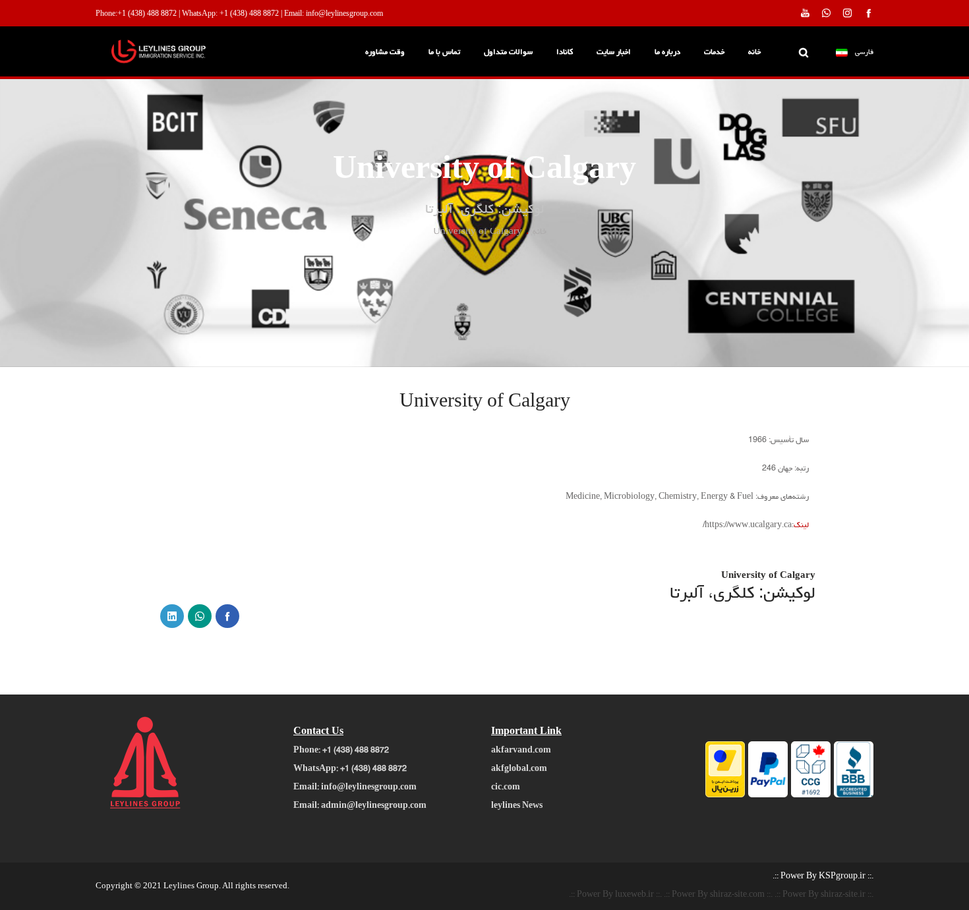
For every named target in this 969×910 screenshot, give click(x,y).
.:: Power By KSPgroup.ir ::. (823, 877)
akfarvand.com (521, 751)
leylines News (517, 806)
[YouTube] (805, 13)
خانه (539, 232)
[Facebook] (868, 13)
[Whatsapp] (826, 13)
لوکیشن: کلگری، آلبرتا (742, 594)
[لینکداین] (172, 616)
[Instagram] (847, 13)
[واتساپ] (200, 616)
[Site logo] (181, 53)
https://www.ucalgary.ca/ (747, 525)
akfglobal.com (519, 769)
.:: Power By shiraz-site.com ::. (718, 895)
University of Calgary (768, 576)
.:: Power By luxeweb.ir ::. (615, 895)
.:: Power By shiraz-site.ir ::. (824, 895)
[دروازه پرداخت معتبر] (725, 796)
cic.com (505, 788)
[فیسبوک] (227, 616)
